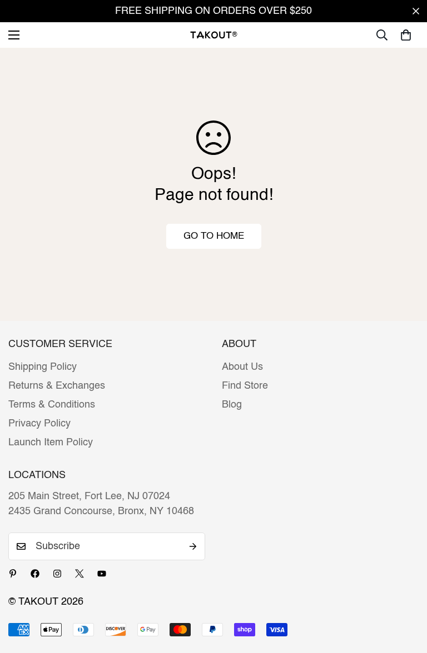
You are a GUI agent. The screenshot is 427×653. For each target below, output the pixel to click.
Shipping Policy (42, 367)
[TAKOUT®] (213, 34)
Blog (232, 405)
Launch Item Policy (50, 443)
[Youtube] (101, 573)
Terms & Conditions (51, 405)
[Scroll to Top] (405, 592)
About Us (242, 367)
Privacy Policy (39, 424)
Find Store (245, 386)
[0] (406, 35)
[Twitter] (79, 573)
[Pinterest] (12, 573)
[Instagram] (57, 573)
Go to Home (213, 236)
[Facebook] (35, 573)
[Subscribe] (193, 546)
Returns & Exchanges (56, 386)
